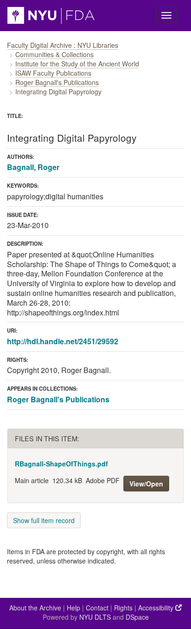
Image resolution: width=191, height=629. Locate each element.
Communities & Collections (54, 54)
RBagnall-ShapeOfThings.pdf (61, 463)
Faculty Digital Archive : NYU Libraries (62, 45)
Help (73, 607)
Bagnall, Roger (33, 167)
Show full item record (44, 520)
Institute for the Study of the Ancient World (77, 63)
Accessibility (156, 607)
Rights (123, 607)
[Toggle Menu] (166, 15)
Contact (97, 607)
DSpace (137, 617)
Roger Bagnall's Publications (57, 82)
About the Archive (35, 607)
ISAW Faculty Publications (53, 73)
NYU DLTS (95, 617)
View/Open (146, 483)
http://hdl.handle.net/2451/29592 (62, 341)
